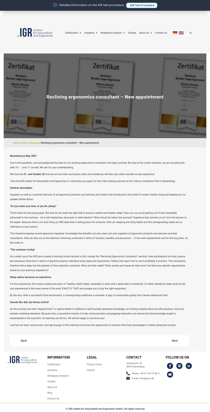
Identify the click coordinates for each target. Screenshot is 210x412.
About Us (144, 32)
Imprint (91, 370)
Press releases (30, 142)
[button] (190, 33)
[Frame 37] (170, 366)
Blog (49, 392)
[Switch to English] (181, 33)
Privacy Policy (94, 364)
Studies (132, 32)
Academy (89, 32)
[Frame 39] (188, 366)
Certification (71, 32)
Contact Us (161, 32)
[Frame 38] (179, 366)
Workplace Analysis (111, 32)
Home (16, 142)
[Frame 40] (170, 374)
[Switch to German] (175, 33)
